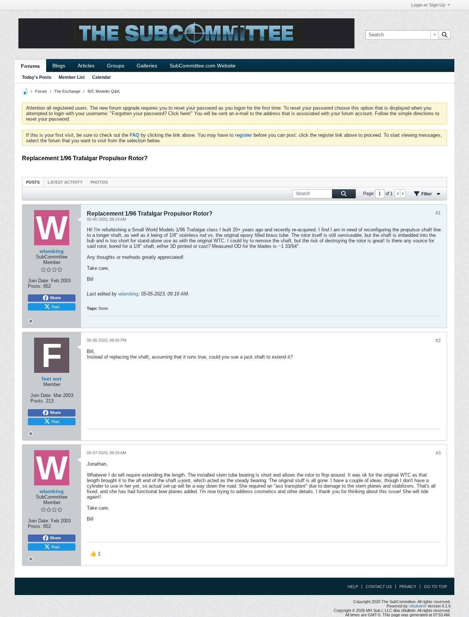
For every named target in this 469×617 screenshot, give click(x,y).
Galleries (147, 66)
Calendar (101, 77)
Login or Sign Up (428, 5)
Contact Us (379, 586)
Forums (30, 66)
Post (55, 306)
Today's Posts (36, 77)
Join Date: (38, 280)
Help (353, 586)
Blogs (58, 66)
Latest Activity (65, 182)
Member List (72, 77)
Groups (115, 66)
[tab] (33, 182)
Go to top (435, 586)
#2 (438, 340)
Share (55, 297)
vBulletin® (417, 606)
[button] (95, 554)
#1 (438, 213)
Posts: (35, 286)
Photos (99, 182)
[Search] (444, 35)
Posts (33, 182)
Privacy (407, 586)
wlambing (128, 294)
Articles (86, 66)
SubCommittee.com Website (203, 66)
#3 (438, 453)
